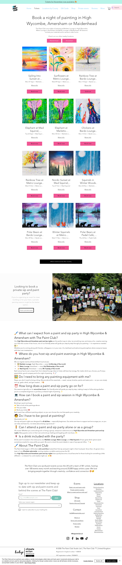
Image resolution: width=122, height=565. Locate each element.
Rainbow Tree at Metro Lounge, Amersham (34, 181)
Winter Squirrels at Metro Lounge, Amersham (61, 234)
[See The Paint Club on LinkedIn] (77, 538)
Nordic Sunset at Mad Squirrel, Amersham (61, 181)
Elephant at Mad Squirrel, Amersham (34, 129)
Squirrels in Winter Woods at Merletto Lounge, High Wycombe (88, 181)
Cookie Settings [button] (88, 561)
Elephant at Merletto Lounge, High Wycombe (61, 129)
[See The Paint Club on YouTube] (82, 538)
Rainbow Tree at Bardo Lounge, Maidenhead (88, 77)
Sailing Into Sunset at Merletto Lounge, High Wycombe (34, 77)
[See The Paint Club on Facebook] (72, 538)
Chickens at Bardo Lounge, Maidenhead (88, 129)
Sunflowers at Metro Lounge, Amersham (61, 77)
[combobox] (40, 505)
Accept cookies (111, 561)
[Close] (120, 560)
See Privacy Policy (30, 563)
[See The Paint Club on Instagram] (68, 538)
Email (21, 494)
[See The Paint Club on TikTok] (86, 538)
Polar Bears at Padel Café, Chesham (88, 234)
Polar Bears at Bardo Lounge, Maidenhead (34, 234)
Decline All (99, 561)
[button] (109, 8)
